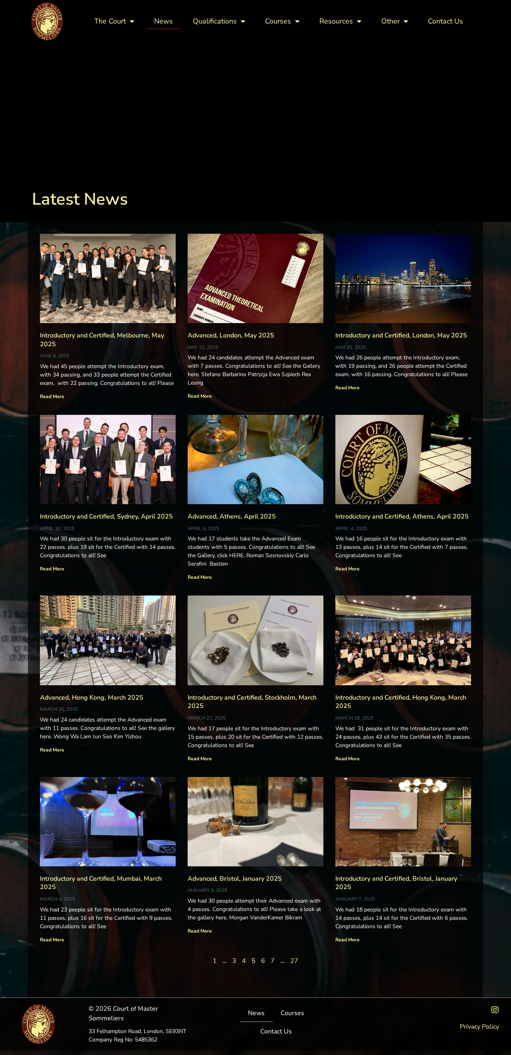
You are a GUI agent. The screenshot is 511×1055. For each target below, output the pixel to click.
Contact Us (445, 21)
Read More (52, 396)
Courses (278, 21)
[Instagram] (495, 1010)
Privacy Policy (479, 1026)
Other (390, 21)
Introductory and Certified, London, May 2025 (401, 335)
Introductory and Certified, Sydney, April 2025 (106, 516)
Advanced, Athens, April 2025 (232, 516)
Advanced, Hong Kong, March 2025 (91, 697)
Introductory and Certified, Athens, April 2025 (402, 516)
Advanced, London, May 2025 (231, 335)
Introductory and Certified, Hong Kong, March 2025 (400, 702)
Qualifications (215, 21)
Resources (336, 21)
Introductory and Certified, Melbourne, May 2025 (102, 340)
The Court (110, 21)
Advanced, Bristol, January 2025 (235, 878)
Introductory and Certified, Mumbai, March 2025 (101, 883)
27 (294, 960)
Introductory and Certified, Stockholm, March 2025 (252, 702)
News (163, 21)
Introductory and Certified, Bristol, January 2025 (396, 883)
